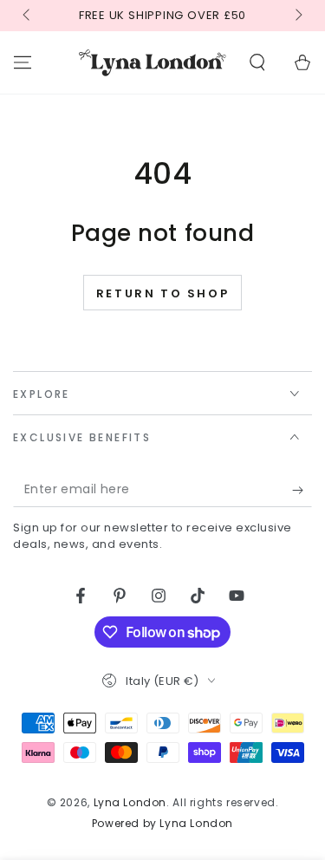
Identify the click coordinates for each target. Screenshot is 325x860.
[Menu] (22, 62)
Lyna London (130, 802)
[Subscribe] (302, 490)
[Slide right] (297, 15)
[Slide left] (27, 15)
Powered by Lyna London (162, 824)
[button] (257, 62)
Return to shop (162, 293)
